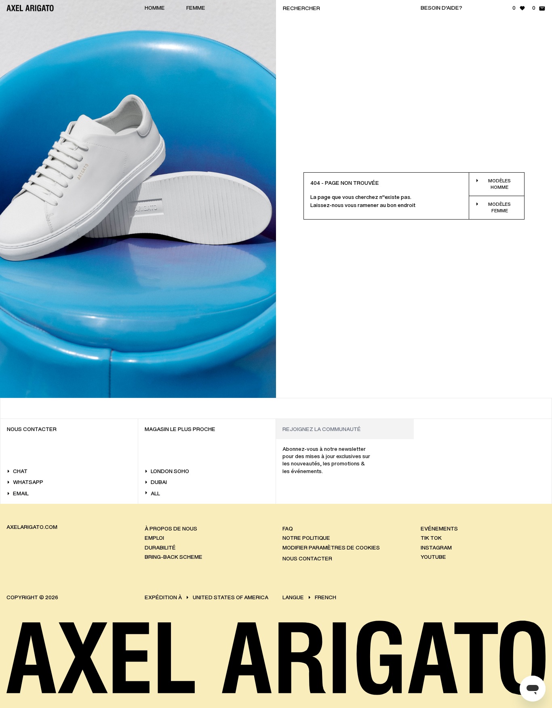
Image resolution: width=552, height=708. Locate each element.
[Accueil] (30, 8)
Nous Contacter (307, 558)
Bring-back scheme (173, 557)
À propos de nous (171, 529)
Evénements (439, 529)
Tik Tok (431, 538)
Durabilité (160, 548)
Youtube (433, 557)
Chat (20, 471)
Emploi (154, 538)
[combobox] (345, 8)
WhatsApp (28, 482)
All (155, 493)
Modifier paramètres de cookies (331, 548)
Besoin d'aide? (441, 8)
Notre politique (306, 538)
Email (21, 493)
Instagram (436, 548)
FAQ (287, 529)
